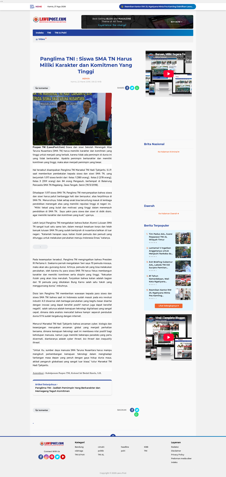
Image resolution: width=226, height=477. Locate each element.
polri (123, 451)
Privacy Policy (177, 454)
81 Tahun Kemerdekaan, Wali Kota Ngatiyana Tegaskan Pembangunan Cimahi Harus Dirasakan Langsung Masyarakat (160, 279)
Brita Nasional (154, 144)
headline (125, 447)
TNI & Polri (60, 32)
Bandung (79, 447)
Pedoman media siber (181, 458)
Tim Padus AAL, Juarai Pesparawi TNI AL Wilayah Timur (160, 237)
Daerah (149, 206)
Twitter (59, 460)
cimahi (101, 447)
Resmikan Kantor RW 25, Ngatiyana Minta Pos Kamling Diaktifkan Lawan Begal (159, 6)
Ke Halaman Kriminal (168, 152)
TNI (49, 32)
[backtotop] (113, 437)
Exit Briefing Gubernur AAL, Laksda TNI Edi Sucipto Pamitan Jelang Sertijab (160, 265)
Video (41, 39)
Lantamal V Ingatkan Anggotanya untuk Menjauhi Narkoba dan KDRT (161, 251)
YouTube (64, 460)
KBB (146, 447)
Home (39, 6)
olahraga (79, 451)
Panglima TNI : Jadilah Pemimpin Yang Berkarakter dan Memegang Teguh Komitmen (67, 389)
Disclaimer (176, 451)
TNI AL (101, 454)
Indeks (40, 32)
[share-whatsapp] (137, 88)
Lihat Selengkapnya (168, 306)
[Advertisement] (168, 117)
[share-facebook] (127, 88)
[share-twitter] (132, 88)
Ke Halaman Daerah (168, 213)
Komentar (43, 88)
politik (101, 451)
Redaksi (174, 447)
